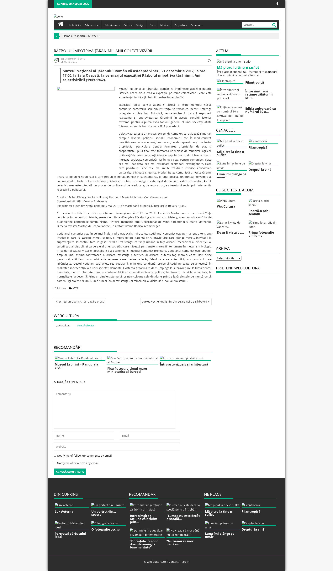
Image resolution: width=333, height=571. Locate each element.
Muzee (92, 36)
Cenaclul (195, 25)
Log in (185, 561)
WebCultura (70, 62)
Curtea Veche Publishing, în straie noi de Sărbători (174, 301)
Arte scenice (91, 25)
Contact (174, 561)
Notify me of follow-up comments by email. (85, 455)
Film (152, 25)
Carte (127, 25)
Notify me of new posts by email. (78, 463)
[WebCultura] (61, 23)
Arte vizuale (111, 25)
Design (140, 25)
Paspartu (179, 25)
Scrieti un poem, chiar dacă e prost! (81, 301)
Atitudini (74, 25)
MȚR (75, 288)
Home (66, 36)
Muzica (164, 25)
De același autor (85, 325)
